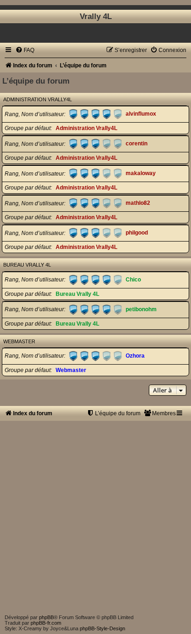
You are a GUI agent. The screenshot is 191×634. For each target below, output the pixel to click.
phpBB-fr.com (46, 623)
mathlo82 (138, 203)
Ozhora (135, 356)
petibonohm (141, 309)
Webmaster (19, 341)
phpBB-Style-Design (102, 628)
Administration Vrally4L (37, 99)
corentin (136, 144)
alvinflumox (141, 114)
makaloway (141, 173)
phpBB (46, 617)
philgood (137, 233)
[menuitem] (24, 50)
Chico (133, 279)
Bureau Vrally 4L (27, 265)
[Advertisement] (95, 516)
